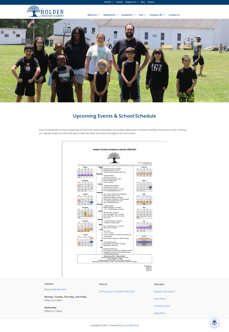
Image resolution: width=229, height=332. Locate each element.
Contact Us (174, 14)
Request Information (164, 291)
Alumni (119, 2)
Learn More (160, 298)
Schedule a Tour (162, 306)
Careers (150, 2)
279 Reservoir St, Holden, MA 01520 (117, 291)
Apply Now (159, 313)
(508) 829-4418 (58, 289)
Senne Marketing (130, 325)
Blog (143, 2)
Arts (141, 14)
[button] (109, 2)
